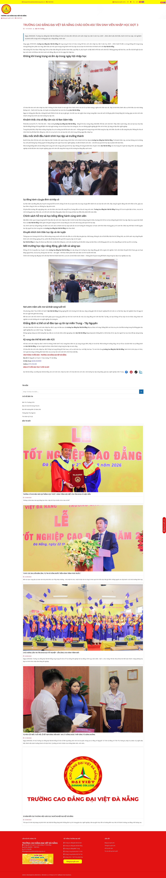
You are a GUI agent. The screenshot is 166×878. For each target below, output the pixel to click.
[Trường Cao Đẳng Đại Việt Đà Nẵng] (140, 2)
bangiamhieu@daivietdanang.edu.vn (34, 2)
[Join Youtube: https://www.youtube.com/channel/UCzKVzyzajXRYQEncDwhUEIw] (130, 2)
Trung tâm (114, 11)
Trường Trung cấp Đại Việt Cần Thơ (73, 854)
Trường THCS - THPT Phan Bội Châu (73, 857)
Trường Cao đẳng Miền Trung (72, 848)
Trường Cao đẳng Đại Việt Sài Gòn (73, 843)
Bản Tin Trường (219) (28, 402)
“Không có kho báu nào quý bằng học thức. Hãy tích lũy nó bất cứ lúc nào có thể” (46, 500)
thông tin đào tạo (69, 11)
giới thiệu (41, 11)
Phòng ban (101, 11)
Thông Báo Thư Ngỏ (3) (28, 413)
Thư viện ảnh (142, 11)
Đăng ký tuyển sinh (120, 2)
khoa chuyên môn (87, 11)
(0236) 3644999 (36, 361)
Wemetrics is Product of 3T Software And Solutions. (56, 875)
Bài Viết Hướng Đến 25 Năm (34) (31, 409)
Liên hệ (153, 11)
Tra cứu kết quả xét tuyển (111, 851)
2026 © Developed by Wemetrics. (32, 875)
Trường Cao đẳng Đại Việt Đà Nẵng (73, 845)
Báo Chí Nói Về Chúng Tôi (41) (30, 406)
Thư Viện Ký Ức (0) (27, 416)
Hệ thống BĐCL (128, 11)
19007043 (50, 2)
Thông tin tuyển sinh (110, 845)
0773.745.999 (32, 364)
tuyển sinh (54, 11)
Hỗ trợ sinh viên (109, 848)
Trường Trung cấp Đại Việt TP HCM (73, 851)
